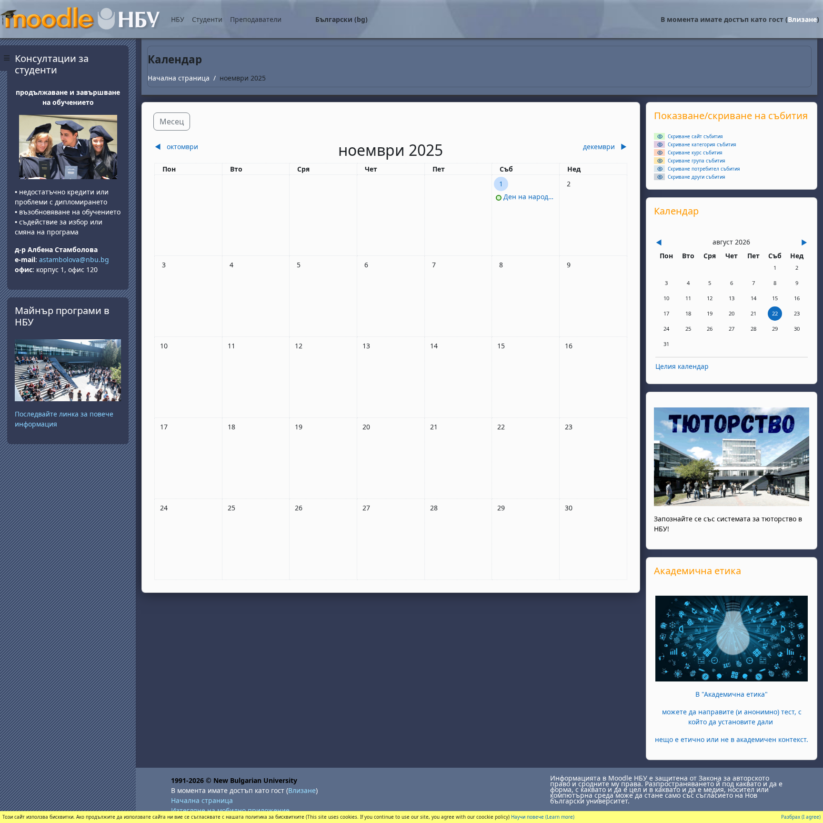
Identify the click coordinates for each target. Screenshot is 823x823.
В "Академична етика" (731, 694)
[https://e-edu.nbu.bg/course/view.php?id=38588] (731, 637)
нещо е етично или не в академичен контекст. (731, 739)
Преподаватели (255, 19)
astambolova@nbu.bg (75, 259)
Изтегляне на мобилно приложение (230, 810)
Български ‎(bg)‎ (341, 19)
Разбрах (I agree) (801, 816)
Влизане (802, 19)
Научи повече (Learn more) (542, 816)
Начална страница (179, 77)
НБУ (177, 19)
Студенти (207, 19)
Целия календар (682, 366)
